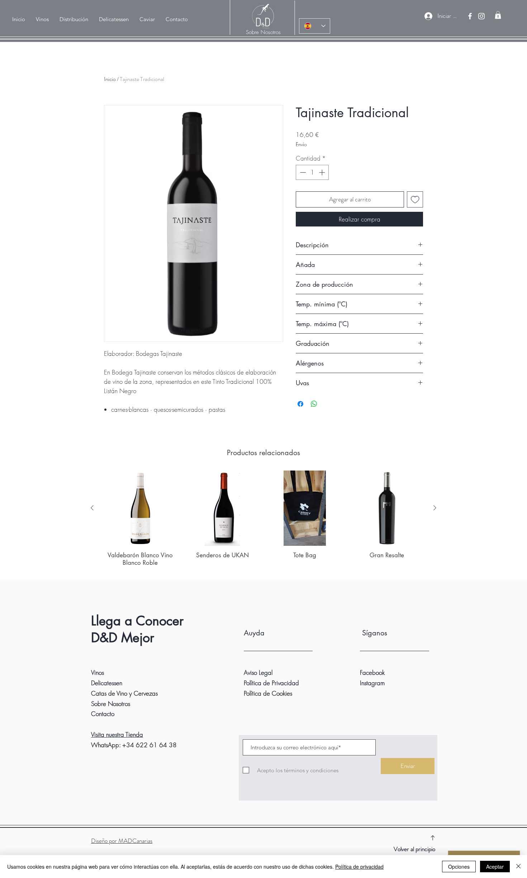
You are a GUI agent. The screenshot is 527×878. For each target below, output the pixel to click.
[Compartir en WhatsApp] (314, 404)
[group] (263, 522)
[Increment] (322, 172)
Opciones (459, 866)
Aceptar (495, 866)
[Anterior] (92, 508)
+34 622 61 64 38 (149, 745)
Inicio (110, 79)
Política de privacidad (359, 866)
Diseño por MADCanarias (121, 840)
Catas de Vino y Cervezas (124, 693)
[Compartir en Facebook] (300, 404)
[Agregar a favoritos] (415, 199)
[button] (74, 19)
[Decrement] (302, 172)
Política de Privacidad (271, 683)
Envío (301, 144)
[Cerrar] (518, 866)
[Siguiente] (435, 508)
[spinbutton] (312, 172)
